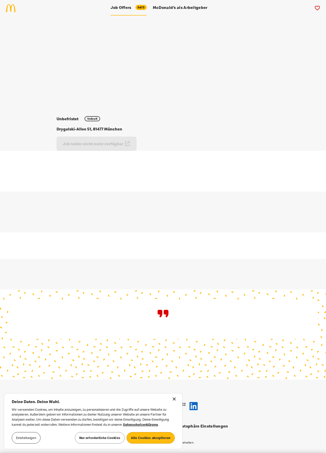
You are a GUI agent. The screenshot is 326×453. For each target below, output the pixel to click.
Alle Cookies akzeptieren (150, 438)
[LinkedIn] (193, 406)
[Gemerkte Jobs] (317, 8)
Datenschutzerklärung (140, 424)
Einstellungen (26, 438)
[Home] (13, 8)
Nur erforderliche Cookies (99, 438)
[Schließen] (174, 399)
